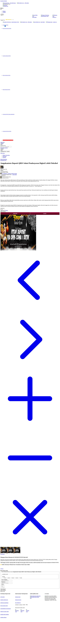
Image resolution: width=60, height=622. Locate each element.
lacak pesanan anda (4, 605)
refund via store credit (4, 611)
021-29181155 (18, 602)
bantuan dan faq (18, 599)
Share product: (3, 211)
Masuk (2, 143)
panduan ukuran (3, 617)
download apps (13, 2)
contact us (54, 17)
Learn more (14, 174)
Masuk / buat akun (6, 155)
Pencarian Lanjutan (4, 147)
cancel (8, 151)
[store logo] (9, 20)
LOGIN (44, 213)
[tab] (30, 555)
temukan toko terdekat (4, 614)
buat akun (4, 156)
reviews (1, 568)
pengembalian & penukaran (5, 608)
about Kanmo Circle (44, 16)
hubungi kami (17, 596)
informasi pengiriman (4, 602)
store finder (34, 17)
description (2, 554)
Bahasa (4, 11)
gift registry (26, 2)
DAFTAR (15, 213)
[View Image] (3, 553)
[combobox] (5, 146)
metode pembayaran (4, 599)
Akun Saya (2, 142)
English (4, 12)
